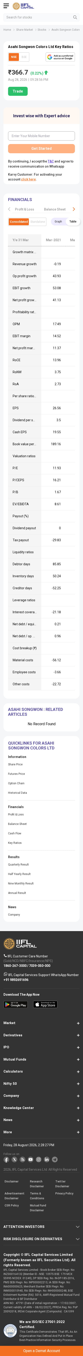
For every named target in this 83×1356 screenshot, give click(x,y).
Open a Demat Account (41, 684)
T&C (45, 695)
